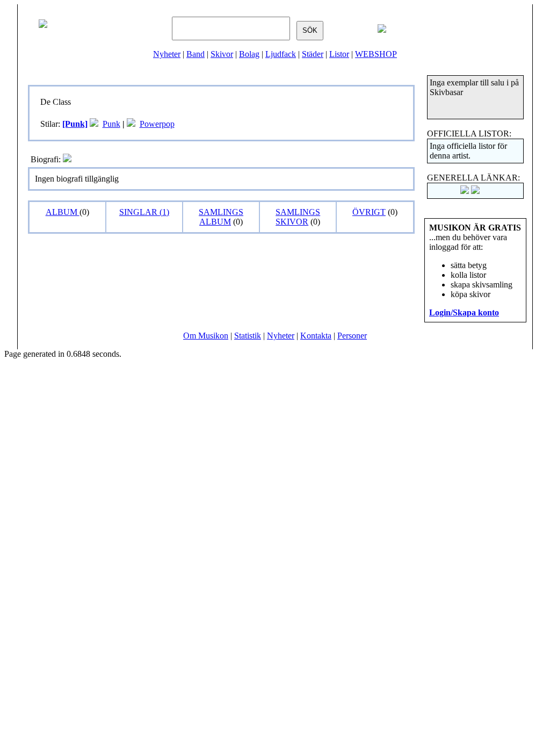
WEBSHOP (376, 54)
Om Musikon (205, 335)
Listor (339, 54)
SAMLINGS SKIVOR (298, 216)
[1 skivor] (94, 123)
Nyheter (166, 54)
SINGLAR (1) (144, 212)
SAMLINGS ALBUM (221, 216)
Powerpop (157, 123)
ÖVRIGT (369, 212)
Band (195, 54)
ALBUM (62, 212)
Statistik (247, 335)
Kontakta (315, 335)
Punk (111, 123)
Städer (312, 54)
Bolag (249, 54)
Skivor (222, 54)
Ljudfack (280, 54)
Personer (352, 335)
